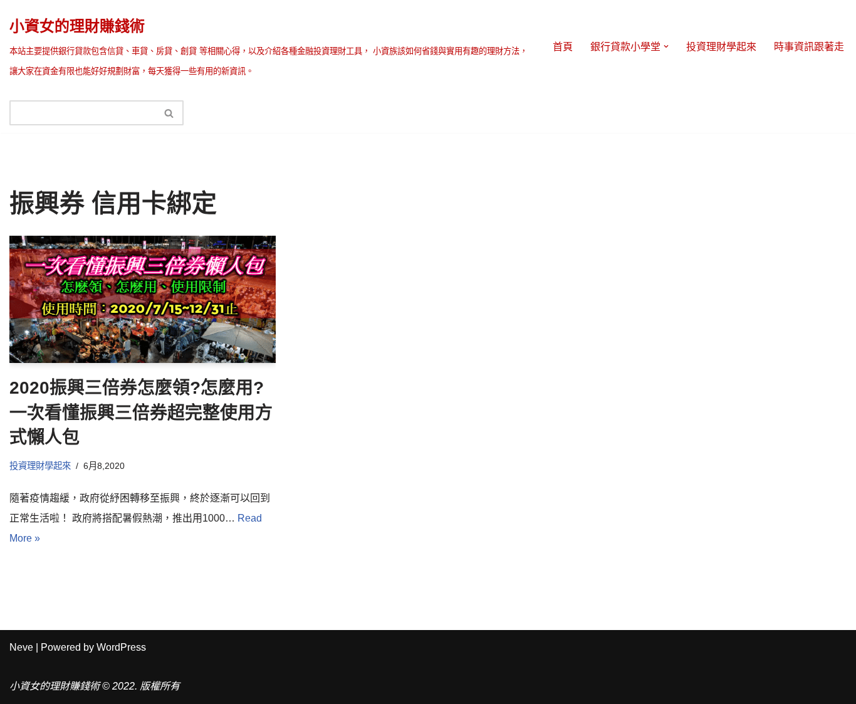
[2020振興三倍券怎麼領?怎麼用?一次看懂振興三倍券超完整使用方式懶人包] (142, 299)
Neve (21, 647)
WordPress (121, 647)
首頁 (563, 46)
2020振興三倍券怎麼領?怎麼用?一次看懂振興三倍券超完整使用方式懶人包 (141, 412)
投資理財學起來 (721, 46)
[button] (666, 46)
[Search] (169, 112)
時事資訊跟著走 (809, 46)
